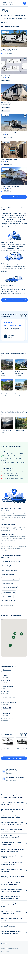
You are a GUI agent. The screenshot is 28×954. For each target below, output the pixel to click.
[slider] (7, 51)
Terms (2, 951)
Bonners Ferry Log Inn (8, 566)
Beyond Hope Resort (8, 583)
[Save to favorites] (25, 32)
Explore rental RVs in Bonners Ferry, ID (14, 300)
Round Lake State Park (8, 592)
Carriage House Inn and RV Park (11, 561)
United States (11, 21)
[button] (13, 637)
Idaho (17, 21)
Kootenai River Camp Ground (10, 579)
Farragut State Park (6, 430)
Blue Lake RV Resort (8, 574)
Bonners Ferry (4, 22)
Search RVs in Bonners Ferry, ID (14, 758)
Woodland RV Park (7, 596)
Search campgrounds (7, 605)
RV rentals (3, 21)
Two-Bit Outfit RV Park (8, 601)
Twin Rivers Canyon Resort (9, 570)
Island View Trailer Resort (9, 587)
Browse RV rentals (14, 197)
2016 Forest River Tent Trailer (12, 325)
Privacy (7, 951)
